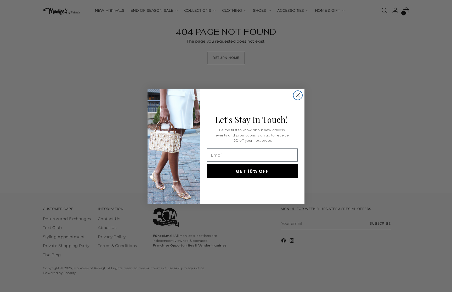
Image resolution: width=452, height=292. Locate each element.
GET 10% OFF (252, 171)
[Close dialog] (297, 95)
